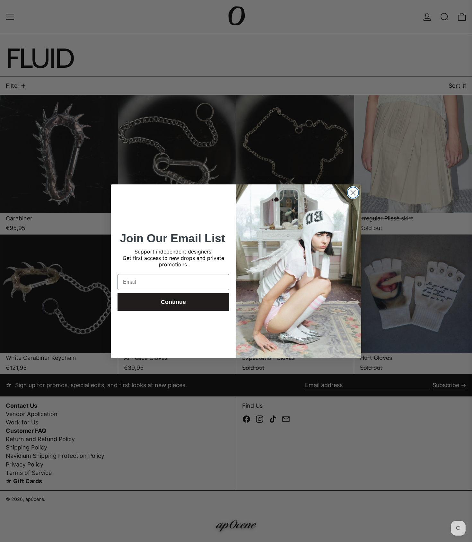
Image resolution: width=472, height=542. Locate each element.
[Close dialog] (353, 192)
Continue (173, 302)
